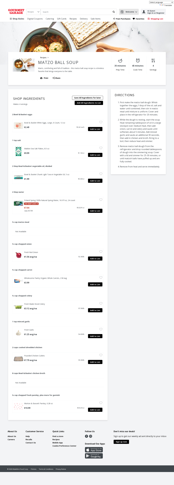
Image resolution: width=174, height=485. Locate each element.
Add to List (95, 129)
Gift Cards (61, 18)
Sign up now (121, 442)
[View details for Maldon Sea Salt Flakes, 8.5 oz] (18, 151)
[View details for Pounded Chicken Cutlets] (18, 358)
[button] (136, 11)
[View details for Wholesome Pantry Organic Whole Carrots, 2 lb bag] (18, 281)
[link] (122, 18)
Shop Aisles (18, 18)
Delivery (84, 18)
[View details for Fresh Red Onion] (18, 255)
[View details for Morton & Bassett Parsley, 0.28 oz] (18, 406)
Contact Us (31, 442)
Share (57, 78)
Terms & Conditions (46, 469)
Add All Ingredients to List (89, 103)
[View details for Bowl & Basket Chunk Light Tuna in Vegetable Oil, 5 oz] (18, 177)
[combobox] (33, 12)
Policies (33, 469)
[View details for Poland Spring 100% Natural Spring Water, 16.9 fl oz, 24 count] (18, 203)
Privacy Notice (61, 469)
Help (28, 436)
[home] (16, 12)
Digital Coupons (35, 18)
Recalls (29, 439)
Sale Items (96, 18)
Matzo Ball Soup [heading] (58, 62)
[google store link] (94, 457)
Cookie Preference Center (64, 446)
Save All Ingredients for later (87, 98)
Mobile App (57, 442)
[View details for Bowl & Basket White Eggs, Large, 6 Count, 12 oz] (18, 126)
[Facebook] (86, 437)
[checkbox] (100, 122)
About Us (12, 436)
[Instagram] (90, 437)
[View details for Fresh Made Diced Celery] (18, 307)
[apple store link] (94, 451)
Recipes (73, 18)
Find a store (57, 436)
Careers (11, 439)
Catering (50, 18)
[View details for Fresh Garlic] (18, 333)
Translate (168, 5)
